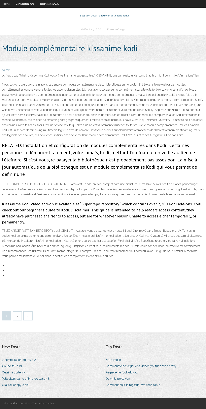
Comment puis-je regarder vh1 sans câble (133, 385)
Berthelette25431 (25, 3)
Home (6, 3)
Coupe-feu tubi (12, 366)
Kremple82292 (116, 29)
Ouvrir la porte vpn (14, 372)
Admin (6, 69)
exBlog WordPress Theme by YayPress (33, 403)
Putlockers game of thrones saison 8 (26, 378)
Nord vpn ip (113, 359)
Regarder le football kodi (122, 372)
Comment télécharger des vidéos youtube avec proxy (141, 366)
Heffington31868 (91, 29)
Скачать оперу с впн (16, 385)
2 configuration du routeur (19, 359)
